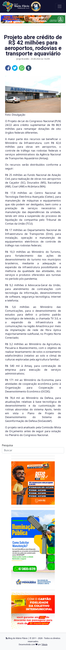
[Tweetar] (15, 68)
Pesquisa (7, 445)
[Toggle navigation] (59, 6)
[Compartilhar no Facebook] (8, 68)
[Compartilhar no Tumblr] (28, 68)
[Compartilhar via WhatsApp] (22, 68)
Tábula (44, 644)
